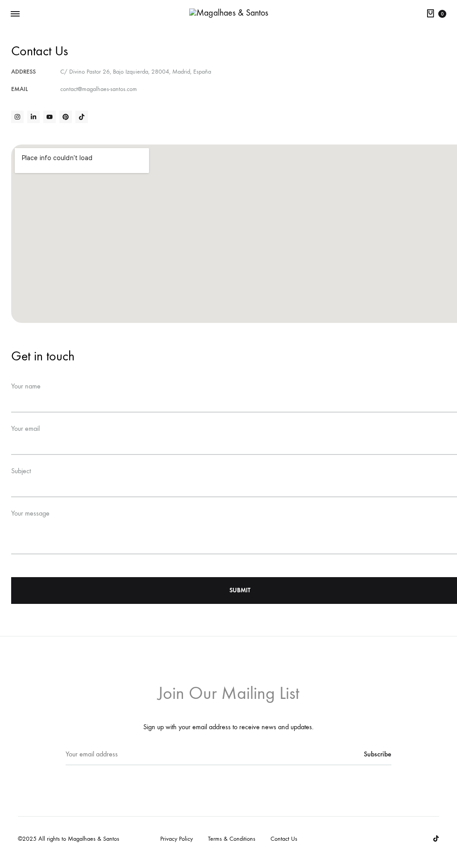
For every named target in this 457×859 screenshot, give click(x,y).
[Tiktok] (81, 117)
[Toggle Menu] (15, 14)
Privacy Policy (176, 838)
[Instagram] (17, 117)
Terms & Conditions (231, 838)
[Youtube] (49, 117)
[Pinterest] (65, 117)
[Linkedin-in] (33, 117)
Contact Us (283, 838)
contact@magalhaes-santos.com (98, 89)
